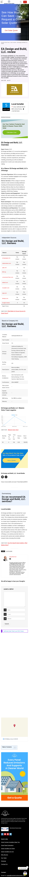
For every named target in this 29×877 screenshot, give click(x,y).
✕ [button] (27, 867)
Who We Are (4, 855)
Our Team (4, 858)
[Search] (21, 2)
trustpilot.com (5, 288)
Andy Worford (12, 556)
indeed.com (5, 282)
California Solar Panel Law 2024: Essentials (14, 631)
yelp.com (4, 267)
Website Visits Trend (13, 430)
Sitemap (3, 861)
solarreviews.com (6, 263)
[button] (14, 725)
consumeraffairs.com (7, 277)
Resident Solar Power (5, 42)
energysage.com (6, 258)
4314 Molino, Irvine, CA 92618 (11, 739)
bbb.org (4, 272)
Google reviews (6, 302)
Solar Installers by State (8, 848)
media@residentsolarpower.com (16, 875)
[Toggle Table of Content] (14, 747)
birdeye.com (5, 298)
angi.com (4, 293)
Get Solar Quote (25, 2)
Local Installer (9, 551)
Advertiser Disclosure (5, 117)
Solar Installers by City (7, 851)
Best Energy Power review (15, 828)
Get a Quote (11, 460)
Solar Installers (13, 42)
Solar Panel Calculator (7, 845)
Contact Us (4, 864)
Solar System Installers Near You (10, 842)
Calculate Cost (11, 132)
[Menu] (2, 2)
